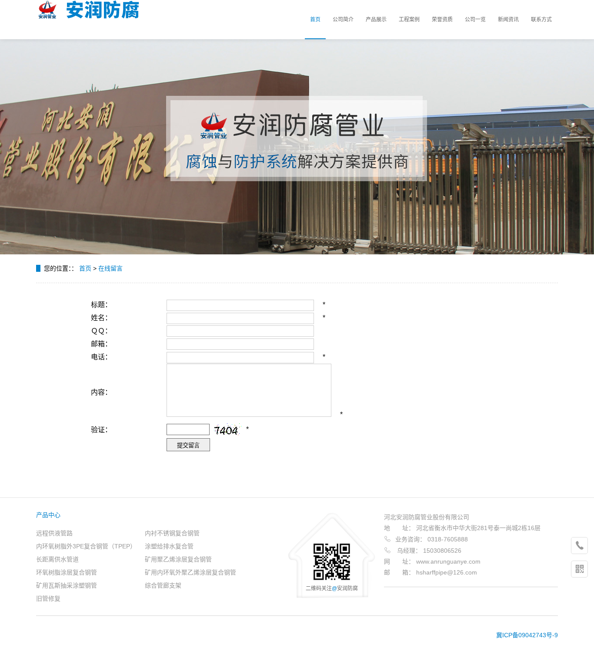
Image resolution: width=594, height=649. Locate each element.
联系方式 (541, 20)
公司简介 (343, 20)
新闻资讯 (508, 20)
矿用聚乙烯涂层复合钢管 (178, 559)
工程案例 (409, 20)
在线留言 (110, 268)
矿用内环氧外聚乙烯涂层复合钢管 (190, 572)
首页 (315, 20)
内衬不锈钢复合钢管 (172, 533)
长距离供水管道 (57, 559)
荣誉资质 (442, 20)
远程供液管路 (54, 533)
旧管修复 (48, 598)
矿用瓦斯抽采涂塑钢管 (66, 585)
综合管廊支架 (163, 585)
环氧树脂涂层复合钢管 (66, 572)
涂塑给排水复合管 (169, 546)
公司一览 (475, 20)
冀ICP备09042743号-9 (527, 635)
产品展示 (376, 20)
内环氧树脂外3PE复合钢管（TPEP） (86, 546)
